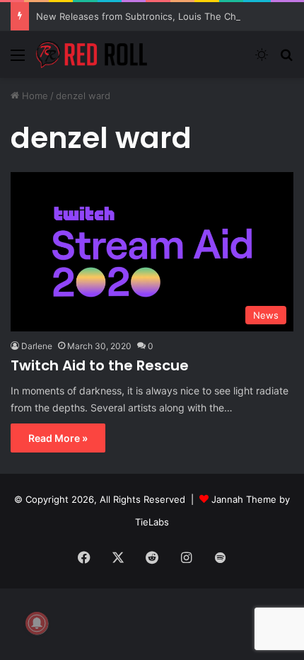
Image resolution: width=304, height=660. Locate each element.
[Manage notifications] (36, 623)
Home (33, 95)
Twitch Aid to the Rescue (100, 365)
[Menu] (18, 60)
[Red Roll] (91, 54)
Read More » (58, 438)
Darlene (36, 346)
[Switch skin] (262, 60)
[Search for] (286, 60)
